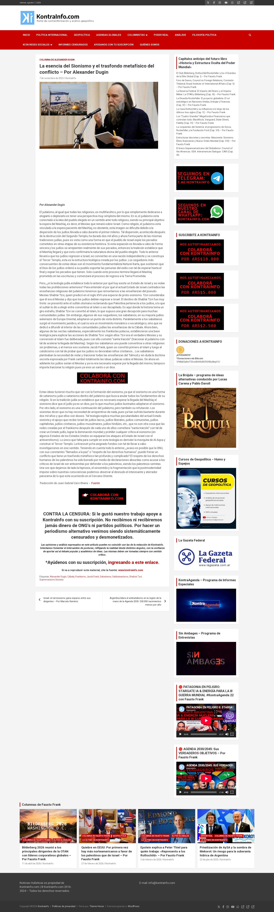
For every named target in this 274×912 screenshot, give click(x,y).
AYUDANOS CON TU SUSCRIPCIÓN (114, 44)
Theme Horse (97, 906)
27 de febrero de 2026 (92, 863)
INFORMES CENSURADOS (73, 44)
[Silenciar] (226, 734)
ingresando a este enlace (133, 562)
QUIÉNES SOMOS (149, 44)
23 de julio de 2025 (209, 859)
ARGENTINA (206, 836)
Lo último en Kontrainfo (95, 840)
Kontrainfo (43, 906)
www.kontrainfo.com (130, 570)
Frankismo (80, 576)
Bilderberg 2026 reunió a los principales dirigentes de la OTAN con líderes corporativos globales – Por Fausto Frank (46, 853)
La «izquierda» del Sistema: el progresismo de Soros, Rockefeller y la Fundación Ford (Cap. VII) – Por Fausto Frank (205, 130)
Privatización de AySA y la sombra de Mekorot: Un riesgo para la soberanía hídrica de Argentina (225, 851)
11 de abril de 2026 (31, 863)
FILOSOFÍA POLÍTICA (204, 35)
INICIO (26, 35)
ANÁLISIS (180, 35)
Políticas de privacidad (63, 906)
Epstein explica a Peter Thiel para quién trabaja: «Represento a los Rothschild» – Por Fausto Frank (163, 851)
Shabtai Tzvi (135, 576)
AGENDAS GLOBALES (108, 35)
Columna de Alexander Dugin (57, 59)
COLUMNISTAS (136, 35)
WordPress (133, 906)
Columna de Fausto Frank (37, 840)
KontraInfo (70, 78)
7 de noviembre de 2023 (51, 78)
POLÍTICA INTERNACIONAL (52, 35)
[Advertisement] (102, 177)
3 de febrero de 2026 (150, 859)
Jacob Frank (93, 576)
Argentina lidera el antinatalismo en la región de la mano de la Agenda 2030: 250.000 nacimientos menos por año (135, 601)
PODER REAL (161, 35)
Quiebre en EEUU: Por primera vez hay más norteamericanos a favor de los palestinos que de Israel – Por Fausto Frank (106, 853)
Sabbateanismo (120, 576)
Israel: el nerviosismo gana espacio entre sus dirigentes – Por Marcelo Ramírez (67, 600)
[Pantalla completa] (232, 734)
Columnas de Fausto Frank (41, 805)
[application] (206, 720)
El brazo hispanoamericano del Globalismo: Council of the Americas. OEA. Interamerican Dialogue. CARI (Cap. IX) (204, 151)
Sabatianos (105, 576)
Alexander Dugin (58, 576)
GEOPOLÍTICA (82, 35)
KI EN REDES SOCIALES (36, 44)
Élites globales (62, 840)
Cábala (70, 576)
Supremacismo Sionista (51, 579)
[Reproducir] (180, 734)
